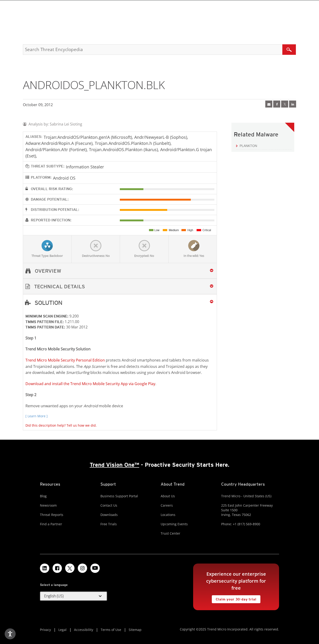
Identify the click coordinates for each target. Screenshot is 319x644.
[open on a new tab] (69, 568)
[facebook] (276, 104)
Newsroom (48, 505)
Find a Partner (51, 524)
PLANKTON (248, 146)
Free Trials (108, 524)
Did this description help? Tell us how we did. (61, 425)
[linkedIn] (292, 104)
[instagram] (82, 568)
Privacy (45, 629)
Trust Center (170, 533)
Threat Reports (51, 514)
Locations (168, 514)
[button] (120, 286)
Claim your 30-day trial (234, 598)
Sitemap (135, 629)
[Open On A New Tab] (284, 104)
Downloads (109, 514)
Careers (167, 505)
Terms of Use (111, 629)
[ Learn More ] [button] (36, 416)
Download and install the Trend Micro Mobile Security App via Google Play (90, 383)
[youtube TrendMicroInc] (95, 568)
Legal (62, 629)
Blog (43, 496)
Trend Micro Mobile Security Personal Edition (65, 360)
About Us (168, 496)
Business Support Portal (119, 496)
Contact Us (108, 505)
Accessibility (83, 629)
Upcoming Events (174, 524)
